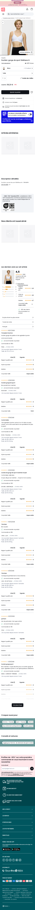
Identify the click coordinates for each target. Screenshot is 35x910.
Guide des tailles (27, 78)
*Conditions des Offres (7, 897)
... (1, 18)
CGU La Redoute (8, 894)
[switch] (20, 114)
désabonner (16, 774)
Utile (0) (12, 357)
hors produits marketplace (17, 114)
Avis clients (16, 894)
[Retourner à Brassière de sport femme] (3, 22)
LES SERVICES (5, 815)
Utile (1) (12, 682)
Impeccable (22, 305)
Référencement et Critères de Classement (11, 890)
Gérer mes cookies (26, 895)
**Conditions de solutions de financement (23, 897)
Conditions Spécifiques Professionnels (24, 892)
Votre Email (4, 765)
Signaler (22, 357)
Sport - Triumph (20, 722)
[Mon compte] (27, 9)
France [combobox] (6, 906)
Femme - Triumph (8, 722)
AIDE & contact (6, 809)
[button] (32, 9)
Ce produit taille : (23, 304)
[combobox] (17, 318)
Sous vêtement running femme (12, 726)
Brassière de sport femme (8, 18)
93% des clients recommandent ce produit (24, 311)
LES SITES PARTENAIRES (8, 828)
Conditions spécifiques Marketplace (19, 888)
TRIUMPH (3, 58)
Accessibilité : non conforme (11, 899)
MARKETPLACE (5, 835)
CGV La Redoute (5, 888)
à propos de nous (6, 822)
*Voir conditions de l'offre (7, 772)
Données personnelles (14, 895)
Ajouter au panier (15, 92)
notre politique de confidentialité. (16, 775)
